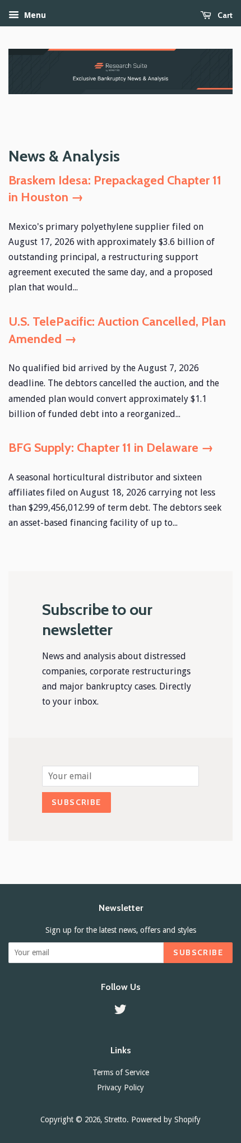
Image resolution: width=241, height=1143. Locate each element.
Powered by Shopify (166, 1119)
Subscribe (76, 802)
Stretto (115, 1119)
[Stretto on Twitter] (120, 1011)
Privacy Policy (120, 1087)
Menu (34, 15)
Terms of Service (120, 1072)
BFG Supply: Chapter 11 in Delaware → (111, 447)
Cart (224, 15)
